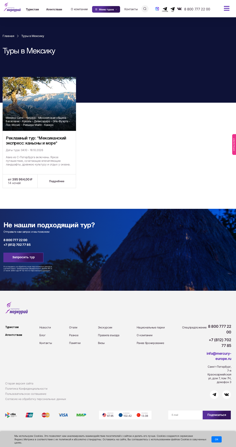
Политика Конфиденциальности (26, 388)
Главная (8, 36)
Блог (42, 335)
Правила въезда (108, 335)
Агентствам (54, 9)
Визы (101, 343)
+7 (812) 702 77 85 (17, 244)
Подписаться (216, 415)
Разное (73, 335)
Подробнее (56, 181)
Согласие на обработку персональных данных (35, 399)
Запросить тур (23, 257)
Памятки (75, 343)
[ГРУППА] (162, 9)
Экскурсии (105, 327)
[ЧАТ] (170, 9)
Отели (73, 327)
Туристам (32, 9)
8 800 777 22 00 (197, 9)
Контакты (131, 9)
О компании (79, 9)
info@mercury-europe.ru (219, 356)
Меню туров (106, 9)
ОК (216, 439)
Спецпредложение (194, 327)
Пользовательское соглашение (25, 393)
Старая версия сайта (19, 383)
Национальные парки (151, 327)
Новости (45, 327)
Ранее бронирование (150, 343)
